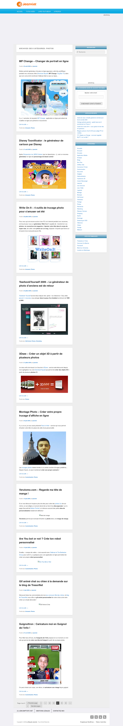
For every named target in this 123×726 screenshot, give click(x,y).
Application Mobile (82, 155)
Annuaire (79, 153)
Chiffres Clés (80, 165)
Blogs (78, 160)
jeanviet (35, 66)
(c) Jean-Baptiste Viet (25, 711)
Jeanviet (79, 183)
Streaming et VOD (82, 220)
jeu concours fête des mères (55, 595)
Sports (79, 216)
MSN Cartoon (38, 154)
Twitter (96, 717)
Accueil (20, 11)
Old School (28, 341)
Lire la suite (23, 124)
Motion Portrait (34, 508)
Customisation (29, 477)
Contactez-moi (58, 711)
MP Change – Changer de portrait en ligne (44, 61)
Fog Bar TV (60, 73)
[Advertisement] (61, 29)
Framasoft (80, 245)
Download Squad (39, 370)
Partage (79, 202)
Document (80, 171)
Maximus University (82, 248)
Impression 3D (81, 178)
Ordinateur (80, 199)
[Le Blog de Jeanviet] (61, 4)
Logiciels (79, 190)
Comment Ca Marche (83, 243)
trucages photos (27, 467)
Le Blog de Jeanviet (31, 722)
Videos (79, 225)
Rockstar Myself (43, 73)
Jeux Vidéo (80, 188)
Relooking (39, 341)
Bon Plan (79, 162)
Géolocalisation (81, 176)
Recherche (80, 206)
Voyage (79, 227)
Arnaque (79, 158)
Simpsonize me (28, 154)
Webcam (79, 230)
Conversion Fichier (82, 167)
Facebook (92, 717)
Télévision (80, 223)
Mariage (79, 192)
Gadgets (79, 174)
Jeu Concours (81, 185)
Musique (79, 195)
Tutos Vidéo (30, 11)
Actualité (79, 148)
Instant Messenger (82, 181)
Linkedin (100, 717)
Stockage (79, 218)
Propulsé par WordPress (87, 722)
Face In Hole (45, 425)
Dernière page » (36, 706)
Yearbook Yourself (25, 296)
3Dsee (46, 367)
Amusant (27, 128)
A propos (57, 11)
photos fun (58, 503)
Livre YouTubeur (44, 11)
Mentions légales (43, 711)
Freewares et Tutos (82, 241)
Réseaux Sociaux (82, 211)
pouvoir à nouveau (25, 298)
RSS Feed (104, 717)
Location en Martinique (83, 250)
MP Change (41, 118)
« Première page (32, 703)
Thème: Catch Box (101, 722)
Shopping (79, 213)
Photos (33, 128)
